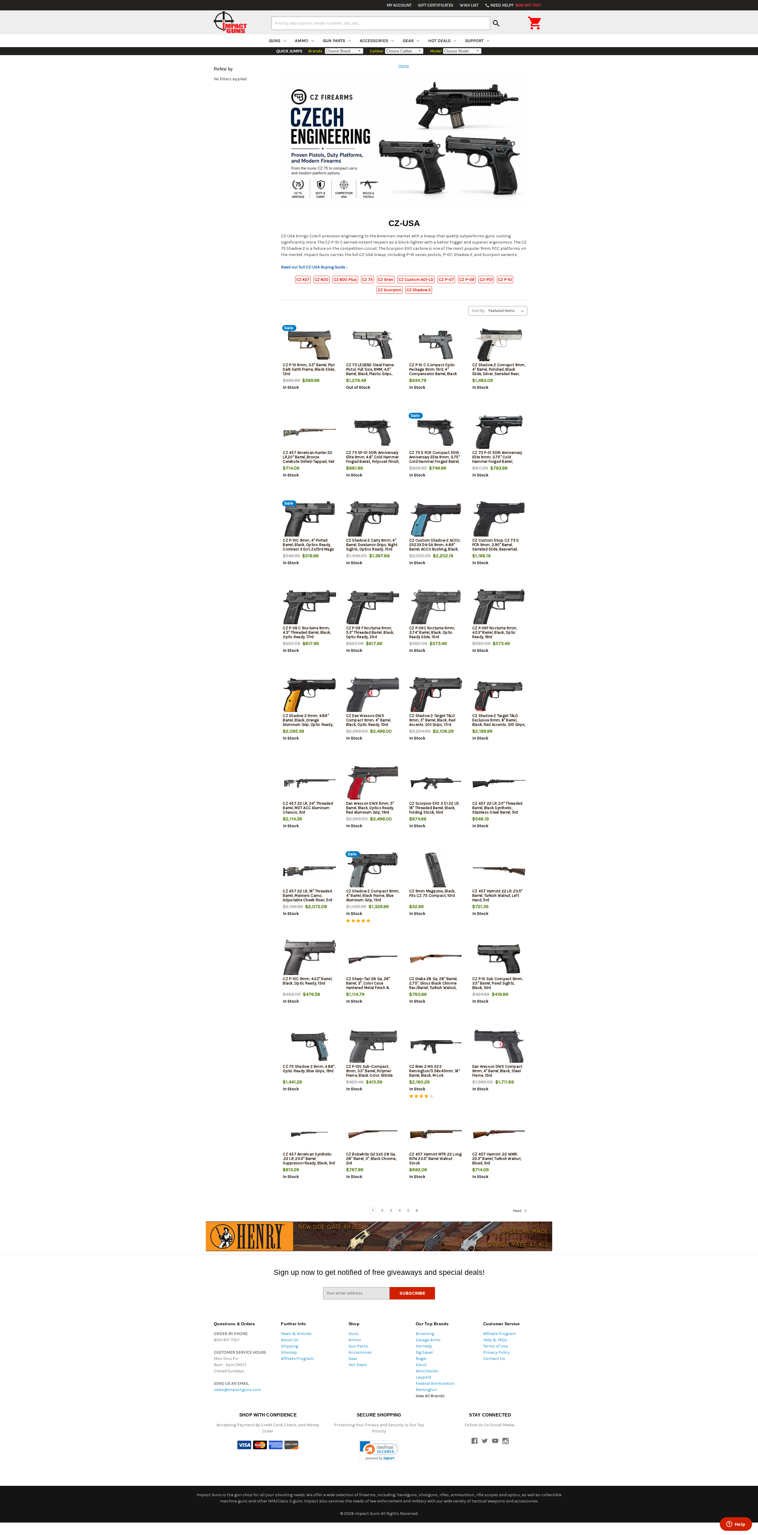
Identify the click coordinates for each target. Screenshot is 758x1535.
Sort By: (478, 310)
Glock (421, 1364)
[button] (379, 1451)
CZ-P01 (486, 279)
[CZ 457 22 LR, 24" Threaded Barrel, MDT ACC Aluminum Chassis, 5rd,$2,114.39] (309, 783)
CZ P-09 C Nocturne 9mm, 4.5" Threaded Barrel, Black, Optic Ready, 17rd (307, 632)
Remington (426, 1389)
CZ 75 (367, 279)
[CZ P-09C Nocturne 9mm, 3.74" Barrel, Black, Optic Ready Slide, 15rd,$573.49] (436, 608)
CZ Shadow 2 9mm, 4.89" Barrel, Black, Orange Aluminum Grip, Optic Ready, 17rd (308, 722)
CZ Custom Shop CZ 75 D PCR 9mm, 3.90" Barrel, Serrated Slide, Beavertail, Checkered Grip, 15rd (495, 547)
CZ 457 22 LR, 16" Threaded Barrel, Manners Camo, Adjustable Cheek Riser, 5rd (307, 895)
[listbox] (507, 310)
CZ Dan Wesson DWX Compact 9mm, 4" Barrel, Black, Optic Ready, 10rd (368, 720)
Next (518, 1210)
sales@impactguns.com (237, 1389)
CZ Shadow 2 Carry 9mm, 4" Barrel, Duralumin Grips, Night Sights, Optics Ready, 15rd (372, 544)
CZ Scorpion (389, 289)
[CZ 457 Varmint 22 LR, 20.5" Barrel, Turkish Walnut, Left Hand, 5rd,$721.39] (499, 871)
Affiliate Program (297, 1358)
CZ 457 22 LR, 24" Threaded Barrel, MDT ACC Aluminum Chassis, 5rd (308, 807)
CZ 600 (321, 279)
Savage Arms (428, 1339)
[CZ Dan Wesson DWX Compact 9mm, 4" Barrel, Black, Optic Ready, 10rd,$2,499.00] (373, 696)
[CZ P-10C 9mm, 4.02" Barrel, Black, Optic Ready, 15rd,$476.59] (309, 959)
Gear (408, 40)
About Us (289, 1339)
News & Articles (296, 1333)
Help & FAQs (495, 1339)
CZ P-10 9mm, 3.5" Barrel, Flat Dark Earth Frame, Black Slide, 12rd (309, 369)
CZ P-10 (505, 279)
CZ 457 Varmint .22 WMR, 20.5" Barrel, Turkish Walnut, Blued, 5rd (496, 1158)
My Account (399, 5)
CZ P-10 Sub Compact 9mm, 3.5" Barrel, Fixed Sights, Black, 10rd (497, 983)
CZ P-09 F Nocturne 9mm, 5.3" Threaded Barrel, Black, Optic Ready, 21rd (370, 632)
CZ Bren (385, 279)
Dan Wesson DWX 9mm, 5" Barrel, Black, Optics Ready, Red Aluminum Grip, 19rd (370, 807)
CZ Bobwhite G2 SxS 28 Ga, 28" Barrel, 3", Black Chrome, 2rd (371, 1158)
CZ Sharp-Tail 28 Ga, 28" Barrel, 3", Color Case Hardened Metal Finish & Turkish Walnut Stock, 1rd (368, 985)
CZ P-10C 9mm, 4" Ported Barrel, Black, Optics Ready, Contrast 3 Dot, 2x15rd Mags (308, 544)
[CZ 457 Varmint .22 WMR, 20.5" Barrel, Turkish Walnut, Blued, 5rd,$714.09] (499, 1134)
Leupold (423, 1377)
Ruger (421, 1358)
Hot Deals (439, 40)
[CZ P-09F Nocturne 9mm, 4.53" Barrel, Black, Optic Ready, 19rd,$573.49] (499, 608)
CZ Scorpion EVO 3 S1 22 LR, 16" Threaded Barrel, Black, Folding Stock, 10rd (434, 807)
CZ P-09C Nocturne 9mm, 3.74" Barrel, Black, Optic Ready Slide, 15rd (432, 632)
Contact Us (494, 1358)
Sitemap (289, 1352)
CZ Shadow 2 (419, 289)
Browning (425, 1333)
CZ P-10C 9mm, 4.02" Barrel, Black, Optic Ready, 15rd (307, 981)
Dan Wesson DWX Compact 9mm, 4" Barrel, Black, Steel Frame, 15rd (497, 1071)
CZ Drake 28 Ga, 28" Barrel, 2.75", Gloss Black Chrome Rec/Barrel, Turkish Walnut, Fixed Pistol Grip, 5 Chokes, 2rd (433, 988)
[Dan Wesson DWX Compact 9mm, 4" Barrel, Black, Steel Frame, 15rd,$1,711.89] (499, 1047)
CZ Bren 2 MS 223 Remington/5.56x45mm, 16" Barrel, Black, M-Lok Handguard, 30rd (434, 1073)
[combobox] (381, 23)
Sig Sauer (424, 1352)
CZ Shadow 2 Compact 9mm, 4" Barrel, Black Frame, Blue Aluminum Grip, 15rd (372, 895)
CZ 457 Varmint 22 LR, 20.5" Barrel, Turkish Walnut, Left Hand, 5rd (497, 895)
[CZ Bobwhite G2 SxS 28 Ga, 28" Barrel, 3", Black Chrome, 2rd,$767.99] (373, 1134)
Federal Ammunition (435, 1383)
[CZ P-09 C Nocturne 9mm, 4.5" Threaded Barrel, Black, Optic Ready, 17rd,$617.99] (309, 608)
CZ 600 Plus (345, 279)
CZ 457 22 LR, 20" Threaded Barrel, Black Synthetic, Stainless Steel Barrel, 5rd (497, 807)
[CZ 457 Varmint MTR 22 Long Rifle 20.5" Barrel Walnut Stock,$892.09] (436, 1134)
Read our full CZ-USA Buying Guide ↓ (314, 267)
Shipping (289, 1346)
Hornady (424, 1346)
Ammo (301, 40)
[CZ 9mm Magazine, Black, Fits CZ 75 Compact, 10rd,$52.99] (436, 871)
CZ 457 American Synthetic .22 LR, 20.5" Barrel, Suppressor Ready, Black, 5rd (309, 1158)
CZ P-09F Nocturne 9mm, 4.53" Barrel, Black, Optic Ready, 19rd (494, 632)
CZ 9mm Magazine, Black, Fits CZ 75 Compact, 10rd (432, 893)
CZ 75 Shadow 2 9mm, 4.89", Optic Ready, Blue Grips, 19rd (309, 1068)
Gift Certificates (435, 5)
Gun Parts (334, 40)
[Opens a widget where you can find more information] (736, 1524)
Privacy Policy (496, 1352)
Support (474, 40)
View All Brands (430, 1395)
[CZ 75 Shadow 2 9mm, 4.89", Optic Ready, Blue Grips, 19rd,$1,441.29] (309, 1047)
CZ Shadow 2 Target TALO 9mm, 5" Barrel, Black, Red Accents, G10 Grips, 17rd (432, 720)
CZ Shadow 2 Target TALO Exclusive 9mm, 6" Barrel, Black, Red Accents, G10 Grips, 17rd (499, 722)
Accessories (374, 40)
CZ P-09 (466, 279)
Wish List (469, 5)
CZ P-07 (446, 279)
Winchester (427, 1371)
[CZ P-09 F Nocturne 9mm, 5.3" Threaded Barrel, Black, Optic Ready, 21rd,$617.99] (373, 608)
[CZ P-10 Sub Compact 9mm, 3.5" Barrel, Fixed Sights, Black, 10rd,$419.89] (499, 959)
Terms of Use (495, 1346)
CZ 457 (302, 279)
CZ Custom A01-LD (416, 279)
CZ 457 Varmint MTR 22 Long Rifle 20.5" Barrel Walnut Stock (435, 1158)
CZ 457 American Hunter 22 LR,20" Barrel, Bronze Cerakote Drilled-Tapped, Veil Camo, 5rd (308, 459)
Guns (274, 40)
